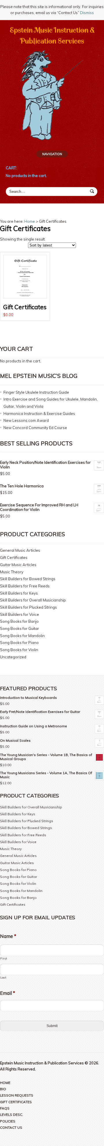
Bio (3, 1089)
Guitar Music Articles (18, 564)
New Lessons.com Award (26, 420)
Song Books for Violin (19, 649)
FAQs (5, 1108)
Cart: (11, 168)
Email (7, 993)
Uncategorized (13, 657)
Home (29, 221)
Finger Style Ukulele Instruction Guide (36, 392)
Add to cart (25, 286)
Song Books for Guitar (19, 628)
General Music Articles (20, 550)
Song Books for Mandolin (22, 635)
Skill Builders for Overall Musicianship (33, 600)
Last (3, 977)
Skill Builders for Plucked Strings (28, 607)
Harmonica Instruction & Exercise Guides (39, 413)
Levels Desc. (11, 1114)
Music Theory (11, 572)
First (3, 958)
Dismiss (87, 12)
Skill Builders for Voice (19, 614)
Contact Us (11, 1127)
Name (8, 936)
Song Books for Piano (19, 642)
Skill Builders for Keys (19, 593)
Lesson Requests (16, 1095)
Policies (7, 1121)
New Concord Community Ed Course (35, 427)
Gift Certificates (13, 557)
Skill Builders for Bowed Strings (27, 578)
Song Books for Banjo (19, 621)
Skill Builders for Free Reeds (25, 586)
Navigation (52, 154)
